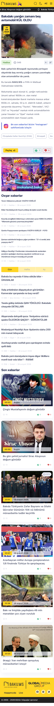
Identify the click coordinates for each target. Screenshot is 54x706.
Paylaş (9, 150)
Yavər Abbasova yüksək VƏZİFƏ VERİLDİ (18, 201)
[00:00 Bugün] (27, 436)
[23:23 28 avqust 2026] (27, 641)
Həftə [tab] (27, 269)
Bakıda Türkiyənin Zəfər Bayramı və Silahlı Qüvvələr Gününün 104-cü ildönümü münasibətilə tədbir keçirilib (27, 509)
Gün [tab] (10, 269)
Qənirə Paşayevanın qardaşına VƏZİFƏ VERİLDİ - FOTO (24, 230)
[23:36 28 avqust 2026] (27, 591)
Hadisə (6, 62)
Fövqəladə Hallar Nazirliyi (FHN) (17, 136)
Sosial (13, 285)
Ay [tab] (44, 269)
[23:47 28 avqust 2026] (27, 540)
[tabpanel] (27, 320)
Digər (12, 338)
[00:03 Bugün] (27, 390)
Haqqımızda (10, 693)
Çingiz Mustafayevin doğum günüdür (24, 409)
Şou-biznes (15, 298)
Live (21, 693)
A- (46, 62)
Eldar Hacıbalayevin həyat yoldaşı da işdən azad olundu (24, 210)
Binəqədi (41, 136)
